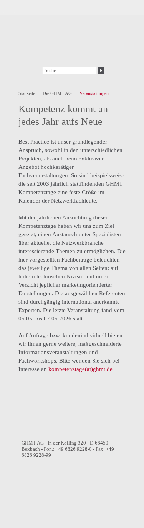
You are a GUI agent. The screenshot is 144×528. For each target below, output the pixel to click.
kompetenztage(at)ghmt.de (80, 369)
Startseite (26, 93)
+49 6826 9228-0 (73, 449)
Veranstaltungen (94, 93)
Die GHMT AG (57, 93)
